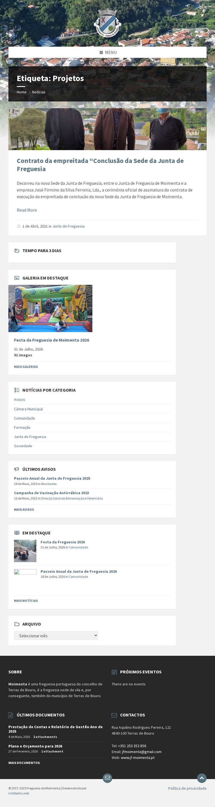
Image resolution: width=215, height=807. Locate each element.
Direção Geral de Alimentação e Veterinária (72, 498)
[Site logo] (107, 36)
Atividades (49, 484)
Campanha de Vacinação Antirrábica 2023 (51, 492)
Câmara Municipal (28, 408)
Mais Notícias (26, 600)
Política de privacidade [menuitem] (187, 788)
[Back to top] (202, 778)
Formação (22, 427)
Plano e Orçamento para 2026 (35, 746)
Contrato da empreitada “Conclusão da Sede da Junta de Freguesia (100, 164)
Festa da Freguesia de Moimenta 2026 (51, 340)
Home (22, 91)
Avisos (19, 399)
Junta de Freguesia (68, 226)
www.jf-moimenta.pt (138, 757)
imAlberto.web (18, 793)
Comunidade (24, 418)
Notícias (39, 91)
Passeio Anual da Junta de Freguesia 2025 (52, 478)
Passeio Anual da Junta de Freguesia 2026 (79, 571)
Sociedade (23, 445)
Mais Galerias (26, 367)
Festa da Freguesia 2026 (63, 542)
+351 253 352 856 (132, 745)
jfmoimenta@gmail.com (142, 751)
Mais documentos (24, 763)
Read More (27, 210)
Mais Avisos (24, 509)
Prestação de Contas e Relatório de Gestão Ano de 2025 (55, 729)
